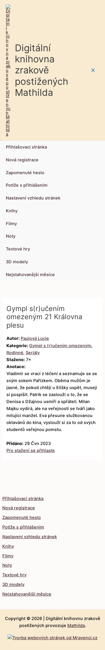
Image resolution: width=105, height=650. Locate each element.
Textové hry (18, 249)
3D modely (17, 261)
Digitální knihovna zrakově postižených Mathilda (41, 70)
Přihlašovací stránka (26, 147)
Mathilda (76, 625)
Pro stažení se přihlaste (30, 450)
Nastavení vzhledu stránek (33, 198)
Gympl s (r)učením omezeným (60, 345)
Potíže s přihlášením (27, 185)
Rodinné (14, 352)
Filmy (11, 223)
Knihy (12, 210)
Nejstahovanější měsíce (30, 274)
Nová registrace (22, 159)
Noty (10, 236)
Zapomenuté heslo (25, 172)
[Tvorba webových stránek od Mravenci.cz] (52, 636)
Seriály (33, 352)
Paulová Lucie (35, 338)
